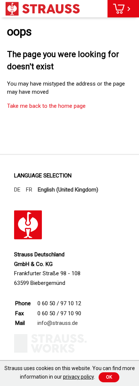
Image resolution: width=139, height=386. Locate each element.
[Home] (43, 9)
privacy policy (78, 377)
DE (17, 189)
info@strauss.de (57, 323)
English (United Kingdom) (68, 189)
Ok (109, 377)
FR (29, 189)
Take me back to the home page (46, 106)
